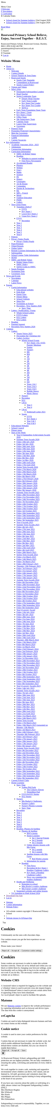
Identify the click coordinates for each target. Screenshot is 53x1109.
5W (28, 377)
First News (31, 866)
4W (28, 373)
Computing (21, 186)
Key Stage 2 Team (24, 115)
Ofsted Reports (17, 246)
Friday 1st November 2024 (27, 594)
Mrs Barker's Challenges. (32, 801)
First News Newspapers (31, 161)
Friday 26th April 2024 (25, 635)
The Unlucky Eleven (35, 790)
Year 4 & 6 (31, 423)
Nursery (30, 350)
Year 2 (19, 225)
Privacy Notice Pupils (20, 239)
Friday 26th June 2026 (25, 446)
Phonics (19, 165)
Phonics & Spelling (29, 831)
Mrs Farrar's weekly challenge (34, 889)
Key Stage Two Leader (31, 105)
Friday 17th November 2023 (28, 663)
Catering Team (22, 122)
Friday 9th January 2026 (26, 490)
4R (28, 370)
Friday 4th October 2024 (26, 601)
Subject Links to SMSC (26, 267)
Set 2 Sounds (37, 840)
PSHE (19, 200)
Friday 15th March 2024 (26, 642)
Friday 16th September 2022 (28, 776)
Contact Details (17, 73)
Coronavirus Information (21, 149)
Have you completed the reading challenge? (37, 878)
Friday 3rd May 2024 (25, 633)
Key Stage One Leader (31, 103)
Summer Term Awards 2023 (27, 691)
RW (28, 354)
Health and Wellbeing (25, 882)
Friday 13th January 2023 (26, 743)
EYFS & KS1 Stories (30, 794)
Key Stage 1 (27, 211)
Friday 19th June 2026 (25, 449)
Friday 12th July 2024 (25, 612)
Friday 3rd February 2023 (26, 737)
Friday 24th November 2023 (28, 661)
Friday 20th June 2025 (25, 532)
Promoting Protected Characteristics (25, 131)
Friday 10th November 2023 (28, 665)
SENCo (25, 108)
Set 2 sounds (37, 849)
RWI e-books (32, 833)
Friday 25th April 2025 (25, 548)
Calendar (15, 280)
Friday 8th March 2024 (25, 644)
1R (28, 357)
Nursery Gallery (28, 803)
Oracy (18, 170)
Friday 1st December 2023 (27, 658)
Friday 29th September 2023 (28, 677)
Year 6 (19, 234)
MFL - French (22, 193)
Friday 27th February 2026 (27, 479)
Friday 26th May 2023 (25, 704)
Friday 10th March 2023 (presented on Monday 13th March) (32, 726)
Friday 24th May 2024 (25, 626)
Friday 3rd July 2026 (24, 444)
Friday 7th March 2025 (25, 562)
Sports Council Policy (25, 85)
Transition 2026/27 (24, 207)
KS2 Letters (21, 320)
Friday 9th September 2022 (27, 778)
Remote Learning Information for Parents (28, 251)
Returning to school (30, 884)
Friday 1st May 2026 (24, 460)
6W (28, 382)
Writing (19, 168)
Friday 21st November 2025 (27, 497)
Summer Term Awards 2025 (27, 525)
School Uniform (23, 299)
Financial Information (20, 135)
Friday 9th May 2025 (25, 543)
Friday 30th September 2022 (28, 771)
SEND (14, 257)
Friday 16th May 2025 (25, 541)
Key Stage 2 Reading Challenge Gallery (35, 873)
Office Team (21, 117)
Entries (29, 347)
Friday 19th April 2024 (25, 638)
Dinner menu (16, 430)
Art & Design (22, 184)
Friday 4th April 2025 (25, 550)
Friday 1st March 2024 (25, 647)
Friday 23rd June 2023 (25, 697)
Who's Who (16, 89)
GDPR (14, 138)
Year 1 (19, 223)
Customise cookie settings (31, 951)
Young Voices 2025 (24, 333)
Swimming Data (18, 271)
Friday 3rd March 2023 (25, 730)
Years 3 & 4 (31, 386)
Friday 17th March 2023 (26, 723)
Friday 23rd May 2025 (25, 538)
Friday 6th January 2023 (26, 746)
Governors (20, 126)
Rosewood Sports (18, 78)
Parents (9, 285)
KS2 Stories (26, 796)
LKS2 (24, 403)
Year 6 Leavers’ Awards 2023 (28, 686)
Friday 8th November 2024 (27, 591)
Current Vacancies (18, 140)
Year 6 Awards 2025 (24, 522)
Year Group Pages (18, 204)
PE (17, 177)
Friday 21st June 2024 (25, 619)
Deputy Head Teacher (30, 99)
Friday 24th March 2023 (26, 718)
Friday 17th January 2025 (26, 575)
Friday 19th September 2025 (28, 515)
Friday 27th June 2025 (25, 529)
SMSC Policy (22, 264)
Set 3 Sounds (37, 843)
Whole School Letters (25, 313)
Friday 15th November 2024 (28, 589)
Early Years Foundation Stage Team (31, 110)
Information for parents (36, 861)
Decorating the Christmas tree (28, 336)
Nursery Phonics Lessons (32, 806)
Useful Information (19, 287)
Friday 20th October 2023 (27, 670)
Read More (5, 27)
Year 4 (19, 230)
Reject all (5, 951)
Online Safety (17, 248)
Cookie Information (14, 904)
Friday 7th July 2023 (24, 693)
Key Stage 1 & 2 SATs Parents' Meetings (36, 344)
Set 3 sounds (37, 852)
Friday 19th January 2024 (26, 654)
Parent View (21, 294)
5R (28, 375)
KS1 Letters (21, 317)
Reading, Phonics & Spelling (28, 829)
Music (18, 195)
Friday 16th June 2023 (25, 700)
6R (28, 380)
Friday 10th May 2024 (25, 631)
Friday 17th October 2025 (27, 506)
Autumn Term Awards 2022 (27, 748)
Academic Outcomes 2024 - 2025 (25, 145)
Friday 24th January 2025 (26, 573)
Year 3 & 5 (31, 421)
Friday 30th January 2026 (26, 483)
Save (23, 1050)
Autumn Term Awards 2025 (27, 492)
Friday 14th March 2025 (26, 559)
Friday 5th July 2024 (24, 614)
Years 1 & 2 (31, 384)
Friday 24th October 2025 (27, 504)
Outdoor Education (24, 198)
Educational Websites (20, 426)
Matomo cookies (14, 1006)
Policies (14, 237)
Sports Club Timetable (25, 80)
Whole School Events (30, 340)
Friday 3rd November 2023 (27, 667)
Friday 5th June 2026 (25, 453)
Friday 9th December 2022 (27, 750)
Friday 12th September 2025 (28, 518)
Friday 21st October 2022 (26, 764)
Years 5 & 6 (31, 389)
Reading (19, 156)
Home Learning (17, 783)
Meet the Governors (19, 133)
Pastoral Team (17, 128)
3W (28, 368)
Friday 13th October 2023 (27, 672)
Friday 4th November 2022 (27, 762)
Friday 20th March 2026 (26, 472)
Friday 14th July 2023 (25, 688)
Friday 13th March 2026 (26, 474)
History (19, 179)
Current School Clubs (20, 780)
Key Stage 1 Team (24, 112)
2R (28, 361)
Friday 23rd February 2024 (27, 649)
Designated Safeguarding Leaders (30, 92)
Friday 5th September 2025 (27, 520)
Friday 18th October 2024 (27, 596)
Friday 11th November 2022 (27, 760)
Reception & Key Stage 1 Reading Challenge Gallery (38, 869)
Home (8, 66)
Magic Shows (32, 393)
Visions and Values (19, 87)
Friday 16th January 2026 (26, 488)
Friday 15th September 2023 (28, 681)
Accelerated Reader (24, 163)
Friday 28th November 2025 (28, 495)
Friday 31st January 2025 (26, 571)
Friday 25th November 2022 (28, 755)
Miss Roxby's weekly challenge (34, 886)
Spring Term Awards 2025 (27, 555)
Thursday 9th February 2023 (28, 734)
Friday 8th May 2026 (25, 458)
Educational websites (25, 290)
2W (28, 363)
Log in (5, 55)
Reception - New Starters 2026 (29, 306)
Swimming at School (24, 304)
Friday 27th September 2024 (28, 603)
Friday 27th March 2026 (26, 469)
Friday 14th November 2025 (28, 499)
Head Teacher (22, 94)
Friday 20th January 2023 (26, 741)
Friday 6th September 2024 (27, 608)
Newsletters (16, 278)
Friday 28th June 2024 (25, 617)
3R (28, 366)
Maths (18, 172)
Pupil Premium (17, 244)
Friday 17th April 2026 (25, 465)
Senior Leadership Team (26, 96)
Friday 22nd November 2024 (28, 587)
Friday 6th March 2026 (25, 476)
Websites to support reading (33, 158)
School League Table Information (25, 255)
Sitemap (9, 902)
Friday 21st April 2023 (25, 714)
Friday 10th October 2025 (27, 509)
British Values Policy (24, 262)
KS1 (23, 400)
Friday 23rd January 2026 (26, 485)
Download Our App (14, 896)
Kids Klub (20, 292)
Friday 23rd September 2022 (28, 773)
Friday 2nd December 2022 (27, 753)
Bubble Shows (33, 391)
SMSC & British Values (26, 154)
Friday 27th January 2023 (26, 739)
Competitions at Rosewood (27, 82)
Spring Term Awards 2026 (27, 467)
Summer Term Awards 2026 (27, 439)
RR (28, 352)
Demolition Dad (33, 792)
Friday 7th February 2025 (26, 568)
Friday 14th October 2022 (27, 767)
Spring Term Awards (24, 720)
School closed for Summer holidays (20, 20)
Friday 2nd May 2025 (25, 545)
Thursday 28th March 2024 (27, 640)
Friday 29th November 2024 (28, 585)
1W (28, 359)
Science (19, 175)
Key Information (13, 142)
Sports (24, 414)
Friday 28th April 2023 (25, 711)
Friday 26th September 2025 (28, 513)
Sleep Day (20, 301)
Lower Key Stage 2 (30, 214)
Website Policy (12, 907)
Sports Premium (17, 269)
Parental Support (18, 324)
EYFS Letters (22, 315)
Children (9, 329)
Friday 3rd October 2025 (26, 511)
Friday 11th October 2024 (26, 598)
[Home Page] (2, 29)
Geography (21, 181)
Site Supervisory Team (25, 119)
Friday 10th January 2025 (26, 578)
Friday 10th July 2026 (25, 442)
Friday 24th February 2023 (27, 732)
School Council (17, 428)
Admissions (16, 147)
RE (17, 191)
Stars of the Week (18, 433)
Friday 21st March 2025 (26, 557)
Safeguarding (16, 253)
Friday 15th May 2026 (25, 456)
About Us (10, 69)
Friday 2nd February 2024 (27, 651)
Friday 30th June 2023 (25, 695)
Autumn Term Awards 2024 (27, 580)
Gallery (19, 202)
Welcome (15, 71)
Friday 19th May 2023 (25, 707)
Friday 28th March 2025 (26, 552)
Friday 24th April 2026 (25, 462)
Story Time (26, 308)
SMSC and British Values (21, 260)
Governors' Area (18, 274)
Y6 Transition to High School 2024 (25, 893)
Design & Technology (25, 188)
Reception (26, 221)
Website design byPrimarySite (19, 918)
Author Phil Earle (29, 787)
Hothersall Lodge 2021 (36, 412)
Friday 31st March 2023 (26, 716)
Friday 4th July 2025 (24, 527)
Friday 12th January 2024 (26, 656)
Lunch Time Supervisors (26, 124)
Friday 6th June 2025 (25, 536)
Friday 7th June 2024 (25, 624)
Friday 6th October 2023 (26, 674)
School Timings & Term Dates (23, 75)
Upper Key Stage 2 (29, 216)
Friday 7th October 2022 (26, 769)
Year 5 (19, 232)
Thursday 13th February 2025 (28, 566)
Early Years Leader (29, 101)
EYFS (24, 209)
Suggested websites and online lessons (32, 891)
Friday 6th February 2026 (26, 481)
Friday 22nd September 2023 (28, 679)
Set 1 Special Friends (40, 838)
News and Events (13, 276)
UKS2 (24, 409)
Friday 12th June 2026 (25, 451)
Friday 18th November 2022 (28, 757)
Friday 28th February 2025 (27, 564)
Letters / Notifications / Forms (23, 310)
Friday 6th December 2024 (27, 582)
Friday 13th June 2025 (25, 534)
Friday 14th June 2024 (25, 621)
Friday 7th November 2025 (27, 502)
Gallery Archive (22, 338)
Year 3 (19, 228)
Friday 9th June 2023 (25, 702)
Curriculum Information (21, 151)
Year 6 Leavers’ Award (25, 610)
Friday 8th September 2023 (27, 684)
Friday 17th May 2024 (25, 628)
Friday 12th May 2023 (25, 709)
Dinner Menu (21, 297)
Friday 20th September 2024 (28, 605)
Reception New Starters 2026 (23, 327)
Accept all (15, 951)
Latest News (16, 283)
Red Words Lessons (40, 859)
